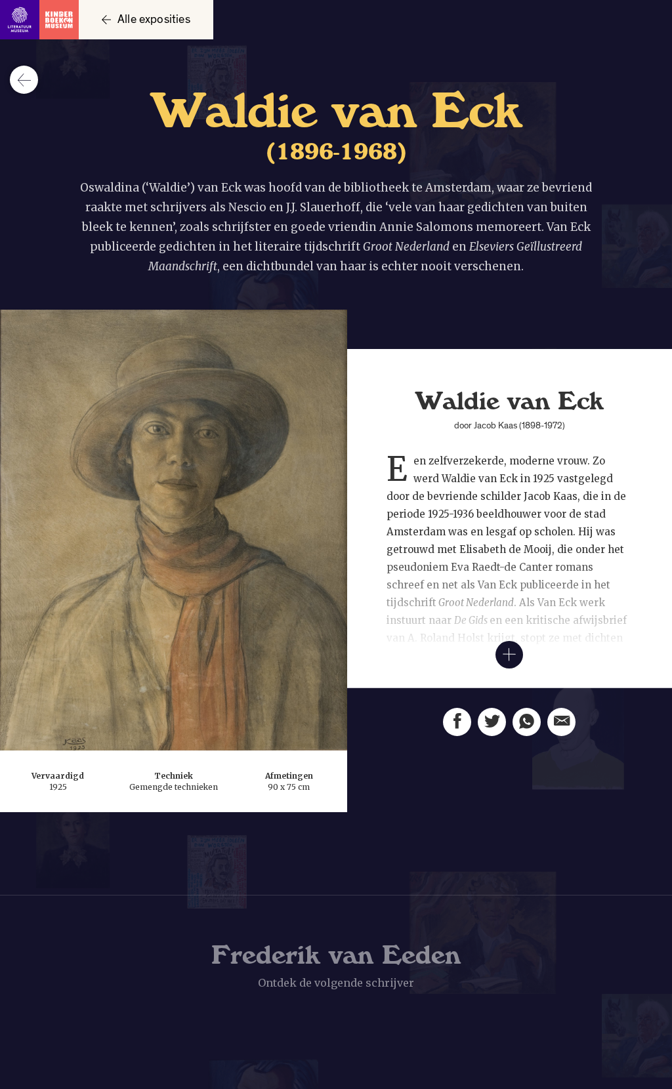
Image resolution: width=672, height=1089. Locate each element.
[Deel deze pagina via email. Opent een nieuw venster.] (561, 722)
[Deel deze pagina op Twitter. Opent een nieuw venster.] (492, 722)
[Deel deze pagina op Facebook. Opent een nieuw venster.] (457, 722)
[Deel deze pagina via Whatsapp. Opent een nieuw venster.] (527, 722)
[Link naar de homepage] (39, 19)
